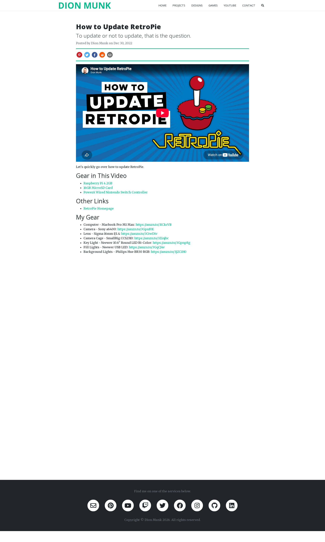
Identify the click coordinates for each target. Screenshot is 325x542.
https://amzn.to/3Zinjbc (151, 238)
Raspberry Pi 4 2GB (98, 183)
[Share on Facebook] (94, 55)
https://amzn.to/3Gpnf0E (135, 229)
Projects (178, 5)
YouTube (230, 5)
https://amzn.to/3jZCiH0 (168, 252)
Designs (197, 5)
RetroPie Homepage (99, 208)
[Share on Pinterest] (79, 55)
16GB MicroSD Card (98, 188)
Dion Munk (84, 5)
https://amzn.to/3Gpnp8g (171, 243)
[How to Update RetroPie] (109, 55)
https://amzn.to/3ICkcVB (154, 224)
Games (213, 5)
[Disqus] (162, 304)
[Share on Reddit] (102, 55)
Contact (248, 5)
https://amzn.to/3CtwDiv (139, 234)
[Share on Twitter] (87, 55)
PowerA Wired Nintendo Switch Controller (116, 192)
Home (162, 5)
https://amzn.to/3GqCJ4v (147, 247)
